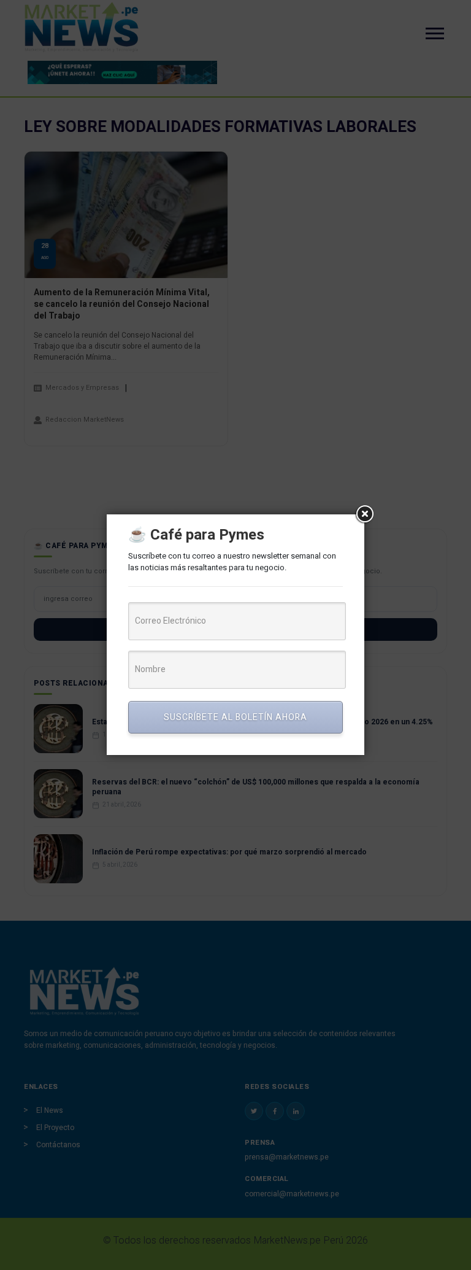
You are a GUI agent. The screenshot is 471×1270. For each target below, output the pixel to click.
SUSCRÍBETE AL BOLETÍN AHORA (235, 717)
